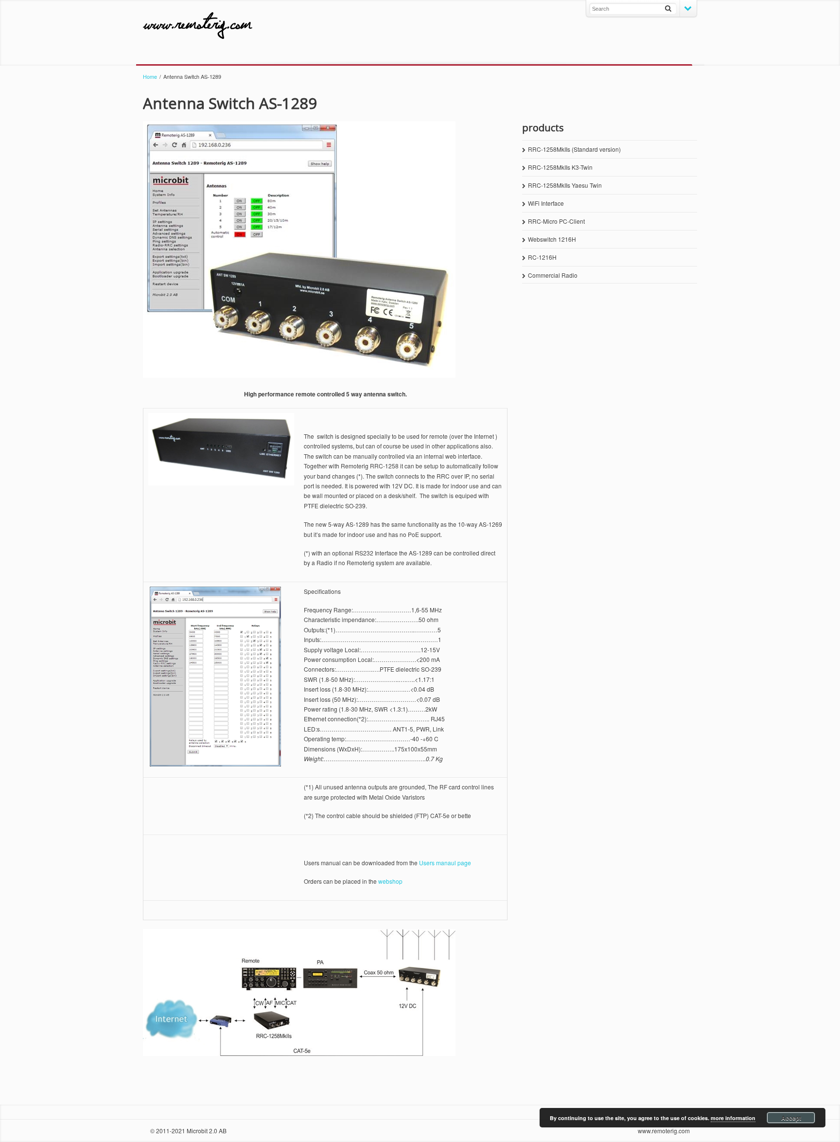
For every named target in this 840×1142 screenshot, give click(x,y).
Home (150, 76)
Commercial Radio (553, 275)
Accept (791, 1117)
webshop (390, 881)
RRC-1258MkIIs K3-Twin (560, 167)
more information (733, 1118)
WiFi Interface (546, 203)
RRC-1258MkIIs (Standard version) (574, 149)
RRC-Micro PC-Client (556, 221)
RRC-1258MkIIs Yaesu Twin (565, 185)
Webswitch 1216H (552, 239)
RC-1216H (542, 257)
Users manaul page (445, 862)
